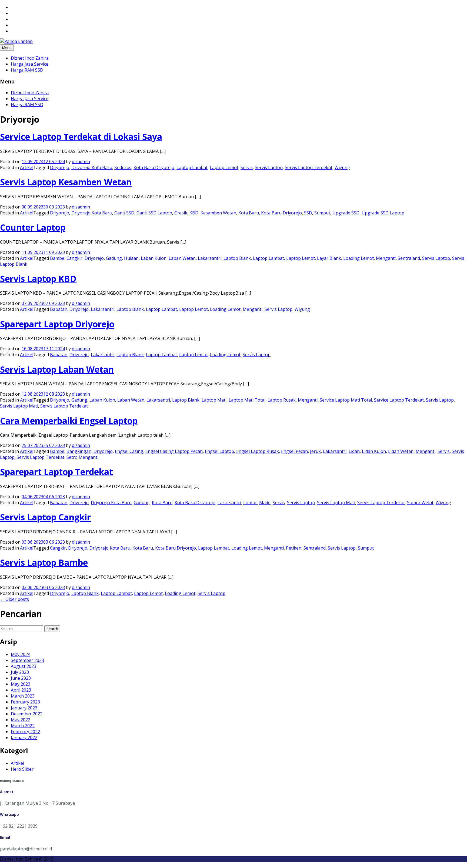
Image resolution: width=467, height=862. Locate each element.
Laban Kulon (153, 258)
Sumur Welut (420, 503)
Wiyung (342, 167)
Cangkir (74, 258)
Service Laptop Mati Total (346, 400)
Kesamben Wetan (218, 213)
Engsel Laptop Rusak (257, 451)
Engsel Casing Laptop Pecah (174, 451)
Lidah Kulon (374, 451)
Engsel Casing (129, 451)
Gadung (114, 258)
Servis (247, 167)
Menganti (386, 258)
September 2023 (27, 660)
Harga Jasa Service (29, 64)
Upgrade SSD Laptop (383, 213)
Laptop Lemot (224, 167)
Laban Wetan (182, 258)
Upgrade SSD (345, 213)
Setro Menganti (82, 457)
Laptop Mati (214, 400)
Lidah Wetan (400, 451)
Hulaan (131, 258)
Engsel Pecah (294, 451)
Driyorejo (59, 167)
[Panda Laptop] (16, 41)
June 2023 (21, 678)
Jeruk (315, 451)
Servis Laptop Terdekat (308, 167)
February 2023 (25, 702)
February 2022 (25, 732)
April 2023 (21, 690)
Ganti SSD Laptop (154, 213)
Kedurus (122, 167)
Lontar (250, 503)
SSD (308, 213)
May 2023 (20, 684)
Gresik (180, 213)
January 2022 (24, 737)
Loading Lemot (358, 258)
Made (265, 503)
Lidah (354, 451)
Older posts (14, 599)
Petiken (293, 548)
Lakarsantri (209, 258)
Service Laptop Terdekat (399, 400)
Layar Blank (329, 258)
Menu (7, 47)
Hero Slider (22, 769)
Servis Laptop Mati (19, 406)
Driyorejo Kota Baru (91, 167)
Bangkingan (78, 451)
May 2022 (20, 720)
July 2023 (20, 672)
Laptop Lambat (192, 167)
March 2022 (23, 726)
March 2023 (23, 696)
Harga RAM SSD (27, 70)
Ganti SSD (124, 213)
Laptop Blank (237, 258)
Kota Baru (248, 213)
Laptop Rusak (282, 400)
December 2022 (26, 714)
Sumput (322, 213)
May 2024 (20, 654)
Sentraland (409, 258)
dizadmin (81, 161)
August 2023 (23, 666)
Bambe (57, 258)
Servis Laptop (269, 167)
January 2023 (24, 708)
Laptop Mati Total (247, 400)
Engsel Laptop (219, 451)
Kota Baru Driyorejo (154, 167)
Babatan (58, 309)
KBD (193, 213)
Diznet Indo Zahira (30, 58)
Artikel (26, 167)
